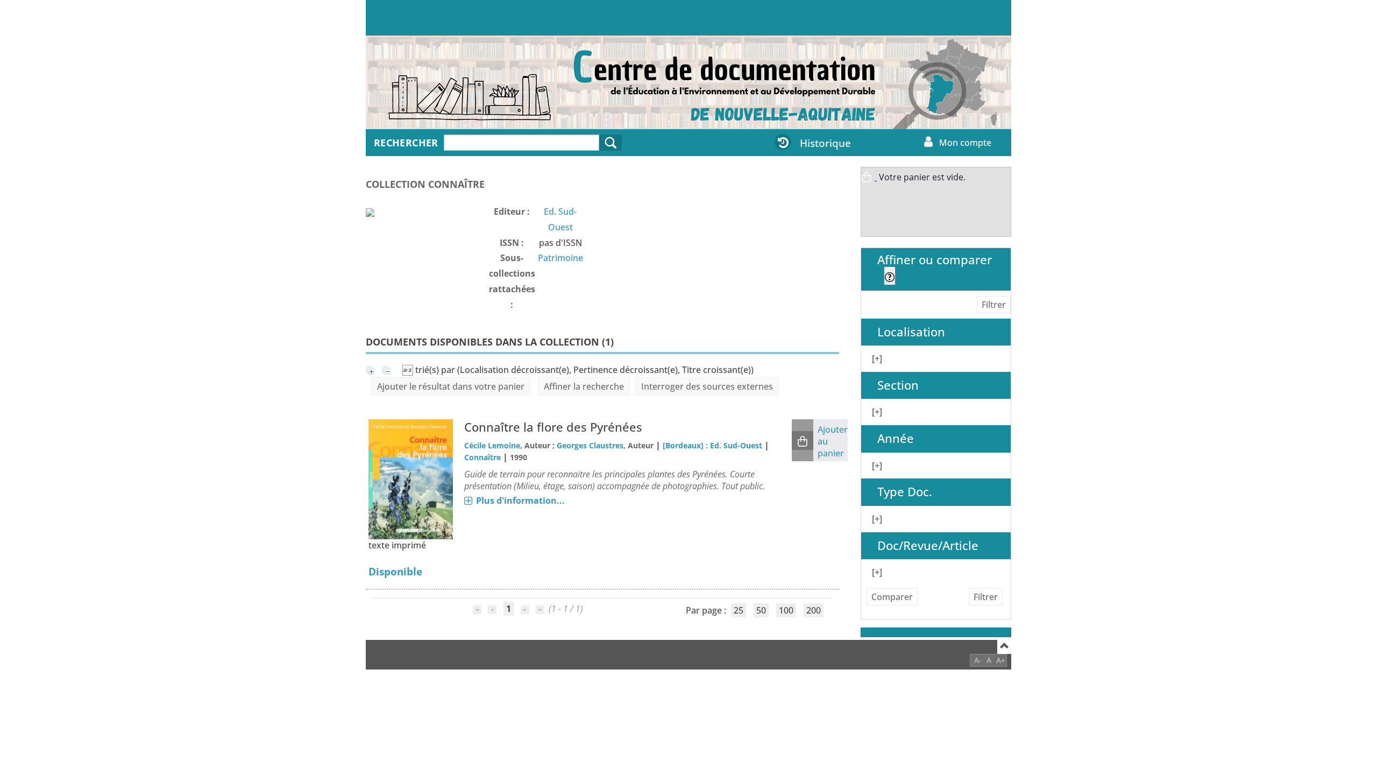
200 (813, 610)
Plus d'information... (520, 500)
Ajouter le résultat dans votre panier (450, 386)
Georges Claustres (590, 445)
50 (761, 610)
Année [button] (895, 438)
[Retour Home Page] (438, 88)
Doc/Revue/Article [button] (927, 545)
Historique (825, 143)
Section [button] (898, 385)
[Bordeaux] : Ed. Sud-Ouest (712, 445)
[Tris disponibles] (408, 370)
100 (786, 610)
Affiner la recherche (584, 386)
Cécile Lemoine (492, 445)
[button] (802, 440)
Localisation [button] (911, 331)
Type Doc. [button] (904, 491)
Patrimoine (560, 258)
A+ (1000, 660)
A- (978, 660)
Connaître (482, 457)
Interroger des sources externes (707, 386)
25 (738, 610)
